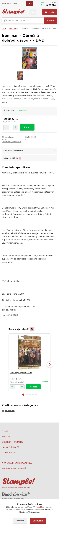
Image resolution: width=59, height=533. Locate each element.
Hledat (50, 20)
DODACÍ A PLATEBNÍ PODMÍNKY (17, 463)
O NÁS (5, 431)
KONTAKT (7, 436)
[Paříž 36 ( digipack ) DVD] (29, 352)
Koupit (27, 127)
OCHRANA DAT (9, 452)
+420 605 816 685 (9, 4)
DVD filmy (13, 28)
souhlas (40, 507)
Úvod (4, 28)
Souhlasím (38, 520)
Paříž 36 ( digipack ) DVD (21, 372)
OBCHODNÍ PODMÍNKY (12, 442)
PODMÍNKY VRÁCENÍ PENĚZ (14, 468)
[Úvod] (13, 12)
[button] (23, 395)
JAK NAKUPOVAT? (10, 447)
